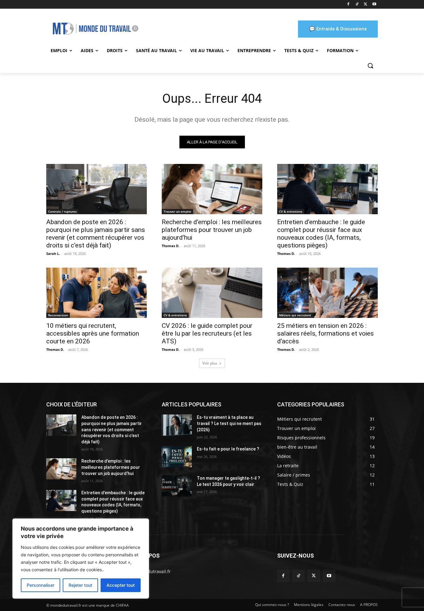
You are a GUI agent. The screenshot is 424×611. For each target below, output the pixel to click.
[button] (370, 65)
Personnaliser (40, 585)
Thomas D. (170, 245)
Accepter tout (120, 585)
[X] (365, 4)
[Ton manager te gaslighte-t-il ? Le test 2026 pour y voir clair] (177, 485)
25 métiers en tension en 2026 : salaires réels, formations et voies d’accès (325, 333)
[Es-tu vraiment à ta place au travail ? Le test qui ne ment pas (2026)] (177, 425)
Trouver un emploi (177, 211)
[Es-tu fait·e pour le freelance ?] (177, 456)
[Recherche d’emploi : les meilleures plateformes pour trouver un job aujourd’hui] (212, 189)
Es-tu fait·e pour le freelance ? (228, 448)
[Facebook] (348, 4)
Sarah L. (53, 253)
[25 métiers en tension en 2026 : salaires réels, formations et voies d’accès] (327, 293)
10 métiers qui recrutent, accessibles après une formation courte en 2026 (92, 333)
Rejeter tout (80, 585)
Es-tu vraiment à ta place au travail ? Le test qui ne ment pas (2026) (229, 423)
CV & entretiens (290, 211)
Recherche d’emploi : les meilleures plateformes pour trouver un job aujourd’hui (212, 229)
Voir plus (209, 363)
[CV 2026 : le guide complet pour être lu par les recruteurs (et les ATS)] (212, 293)
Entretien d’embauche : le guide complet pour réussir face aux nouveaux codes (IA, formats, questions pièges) (321, 233)
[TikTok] (357, 4)
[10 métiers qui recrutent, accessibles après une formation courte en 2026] (96, 293)
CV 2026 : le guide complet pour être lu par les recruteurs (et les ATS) (207, 333)
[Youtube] (374, 4)
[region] (80, 558)
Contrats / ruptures (62, 211)
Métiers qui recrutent (295, 315)
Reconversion (58, 315)
